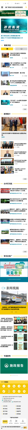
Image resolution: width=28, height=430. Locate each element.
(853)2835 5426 (17, 401)
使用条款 (19, 413)
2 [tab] (9, 279)
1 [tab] (8, 279)
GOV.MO (5, 406)
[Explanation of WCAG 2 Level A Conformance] (24, 427)
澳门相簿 (5, 413)
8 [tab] (17, 279)
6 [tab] (14, 279)
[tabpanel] (14, 269)
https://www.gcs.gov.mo (9, 398)
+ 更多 (25, 109)
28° (18, 3)
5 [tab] (13, 279)
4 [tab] (12, 279)
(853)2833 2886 (7, 401)
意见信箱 (19, 406)
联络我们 (19, 408)
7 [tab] (16, 279)
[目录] (2, 7)
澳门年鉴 (5, 411)
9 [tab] (18, 279)
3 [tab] (10, 279)
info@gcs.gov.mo (8, 400)
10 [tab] (20, 279)
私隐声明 (19, 411)
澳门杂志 (5, 408)
